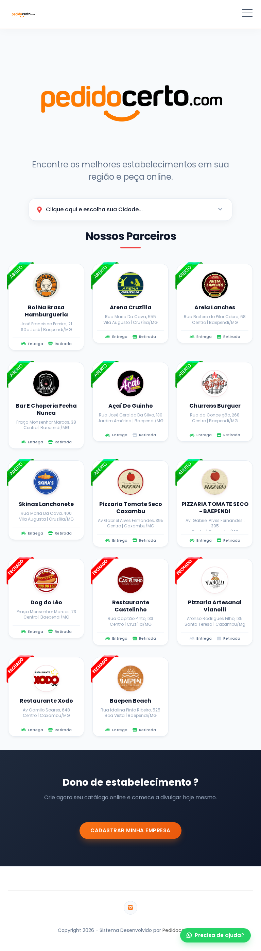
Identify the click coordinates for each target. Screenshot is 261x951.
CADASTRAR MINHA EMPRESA (130, 830)
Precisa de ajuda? (219, 935)
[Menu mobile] (247, 14)
